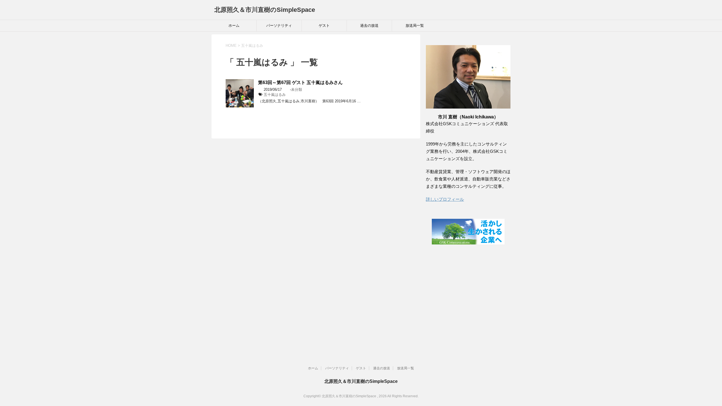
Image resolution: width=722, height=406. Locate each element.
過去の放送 (369, 25)
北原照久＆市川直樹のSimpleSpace (264, 9)
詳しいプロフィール (445, 199)
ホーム (233, 25)
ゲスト (324, 25)
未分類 (296, 89)
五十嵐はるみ (275, 94)
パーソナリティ (279, 25)
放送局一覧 (415, 25)
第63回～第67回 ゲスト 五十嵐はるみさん (300, 82)
